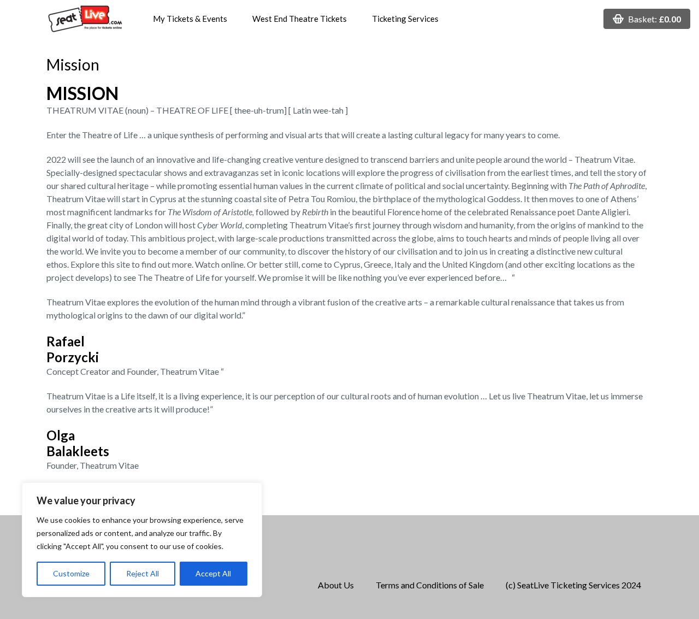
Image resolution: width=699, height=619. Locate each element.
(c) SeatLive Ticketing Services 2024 (573, 585)
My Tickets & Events (190, 18)
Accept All (213, 573)
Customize (71, 573)
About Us (336, 585)
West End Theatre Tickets (299, 18)
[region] (142, 539)
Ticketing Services (405, 18)
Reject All (142, 573)
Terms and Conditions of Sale (430, 585)
